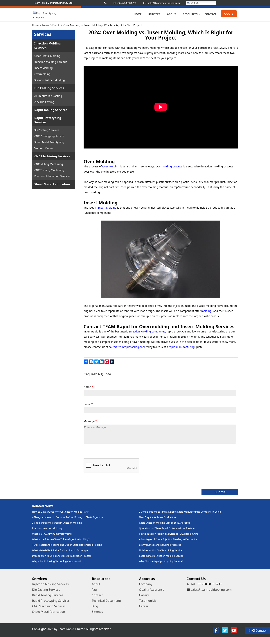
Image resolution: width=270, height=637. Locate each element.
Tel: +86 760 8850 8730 (124, 3)
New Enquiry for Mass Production (157, 517)
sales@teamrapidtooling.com (211, 590)
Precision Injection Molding (47, 528)
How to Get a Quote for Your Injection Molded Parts (60, 511)
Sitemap (97, 612)
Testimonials (147, 601)
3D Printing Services (46, 130)
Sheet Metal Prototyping (49, 142)
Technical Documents (107, 601)
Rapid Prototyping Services (47, 120)
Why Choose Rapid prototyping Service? (161, 561)
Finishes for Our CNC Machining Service (160, 550)
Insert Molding (43, 68)
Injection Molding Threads (50, 62)
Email (88, 404)
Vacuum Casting (44, 148)
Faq (94, 590)
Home (138, 14)
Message (90, 421)
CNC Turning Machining (49, 170)
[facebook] (216, 630)
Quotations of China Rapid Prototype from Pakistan (167, 528)
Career (143, 606)
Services (154, 14)
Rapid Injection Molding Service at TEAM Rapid (164, 522)
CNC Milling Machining (48, 164)
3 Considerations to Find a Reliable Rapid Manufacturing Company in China (180, 511)
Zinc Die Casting (44, 102)
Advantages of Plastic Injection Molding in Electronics (168, 539)
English (194, 2)
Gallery (144, 595)
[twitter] (225, 630)
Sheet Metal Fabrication (52, 184)
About (171, 14)
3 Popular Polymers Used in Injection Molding (57, 522)
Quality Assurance (151, 590)
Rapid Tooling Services (50, 110)
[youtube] (234, 630)
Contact (210, 14)
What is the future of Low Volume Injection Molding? (61, 539)
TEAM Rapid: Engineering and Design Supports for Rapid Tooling (67, 544)
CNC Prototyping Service (49, 136)
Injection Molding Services (47, 45)
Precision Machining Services (52, 176)
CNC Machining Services (52, 156)
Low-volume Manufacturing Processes (160, 544)
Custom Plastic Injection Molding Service (161, 555)
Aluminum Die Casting (48, 96)
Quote (228, 13)
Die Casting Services (49, 88)
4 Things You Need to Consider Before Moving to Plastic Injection (67, 517)
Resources (190, 14)
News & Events (51, 25)
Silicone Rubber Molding (49, 80)
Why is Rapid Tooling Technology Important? (56, 561)
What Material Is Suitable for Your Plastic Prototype (60, 550)
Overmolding (42, 74)
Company (145, 584)
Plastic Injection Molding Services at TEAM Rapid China (168, 533)
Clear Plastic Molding (47, 56)
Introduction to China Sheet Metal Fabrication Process (61, 555)
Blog (95, 606)
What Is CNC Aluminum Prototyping (52, 533)
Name (88, 387)
